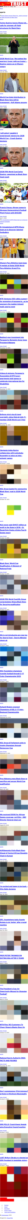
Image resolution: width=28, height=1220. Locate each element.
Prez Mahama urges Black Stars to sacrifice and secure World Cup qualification (13, 781)
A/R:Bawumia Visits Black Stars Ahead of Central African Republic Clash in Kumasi (13, 853)
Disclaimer (7, 1208)
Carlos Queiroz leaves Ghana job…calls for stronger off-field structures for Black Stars (14, 25)
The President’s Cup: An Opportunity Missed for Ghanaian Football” (13, 991)
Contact (6, 1205)
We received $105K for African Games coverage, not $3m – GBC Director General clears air (13, 817)
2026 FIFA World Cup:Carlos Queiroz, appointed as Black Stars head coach (13, 174)
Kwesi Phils (10, 1218)
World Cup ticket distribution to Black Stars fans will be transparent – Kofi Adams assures (13, 99)
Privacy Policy (8, 1210)
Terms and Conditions (9, 1212)
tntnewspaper (4, 1215)
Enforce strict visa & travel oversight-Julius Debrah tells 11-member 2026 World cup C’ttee (13, 417)
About (5, 1207)
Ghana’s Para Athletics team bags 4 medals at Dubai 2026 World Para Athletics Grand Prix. (13, 265)
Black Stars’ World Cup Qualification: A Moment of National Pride (10, 566)
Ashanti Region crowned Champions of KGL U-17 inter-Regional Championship (12, 709)
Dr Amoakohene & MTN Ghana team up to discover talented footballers (12, 229)
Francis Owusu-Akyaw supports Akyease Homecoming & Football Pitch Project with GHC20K (13, 210)
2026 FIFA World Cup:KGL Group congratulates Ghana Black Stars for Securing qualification (13, 601)
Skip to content (4, 0)
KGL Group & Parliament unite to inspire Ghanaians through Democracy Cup (13, 745)
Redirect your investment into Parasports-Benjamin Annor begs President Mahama (13, 340)
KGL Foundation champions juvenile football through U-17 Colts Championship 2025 (12, 673)
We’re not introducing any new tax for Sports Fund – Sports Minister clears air (13, 637)
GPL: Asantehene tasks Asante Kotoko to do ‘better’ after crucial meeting (13, 922)
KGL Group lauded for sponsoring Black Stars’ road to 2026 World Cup (13, 491)
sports (1, 19)
